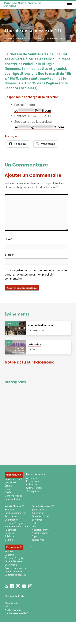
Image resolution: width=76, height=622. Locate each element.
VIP (7, 606)
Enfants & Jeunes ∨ (43, 506)
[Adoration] (15, 347)
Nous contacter (12, 499)
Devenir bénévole (13, 561)
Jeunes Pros (38, 539)
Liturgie (37, 38)
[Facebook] (12, 586)
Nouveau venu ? (13, 479)
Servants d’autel (40, 516)
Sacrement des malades (17, 526)
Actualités (31, 478)
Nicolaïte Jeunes (40, 532)
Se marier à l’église (14, 523)
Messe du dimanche (41, 325)
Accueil (8, 38)
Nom (8, 239)
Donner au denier (14, 571)
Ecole (34, 523)
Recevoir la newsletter (16, 568)
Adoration (34, 344)
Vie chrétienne (22, 38)
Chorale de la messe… (55, 38)
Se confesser (11, 516)
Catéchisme (38, 512)
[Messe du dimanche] (15, 328)
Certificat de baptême (15, 574)
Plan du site (11, 603)
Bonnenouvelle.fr (18, 613)
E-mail (10, 254)
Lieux (7, 488)
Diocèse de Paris (14, 596)
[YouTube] (24, 586)
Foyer (34, 536)
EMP (34, 526)
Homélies (9, 532)
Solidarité (9, 536)
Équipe (8, 485)
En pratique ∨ (14, 547)
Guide (8, 492)
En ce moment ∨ (35, 474)
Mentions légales (13, 495)
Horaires (9, 551)
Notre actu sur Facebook (29, 362)
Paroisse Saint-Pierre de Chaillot (22, 4)
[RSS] (6, 586)
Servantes (37, 519)
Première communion (15, 512)
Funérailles (10, 529)
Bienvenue (10, 482)
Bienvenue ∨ (13, 474)
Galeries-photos (34, 487)
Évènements (32, 481)
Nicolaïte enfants (40, 529)
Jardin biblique (39, 509)
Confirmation (11, 519)
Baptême (9, 509)
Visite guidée (32, 491)
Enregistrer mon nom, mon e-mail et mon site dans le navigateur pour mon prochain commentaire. (36, 274)
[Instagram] (18, 586)
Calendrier (31, 484)
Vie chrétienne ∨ (14, 506)
